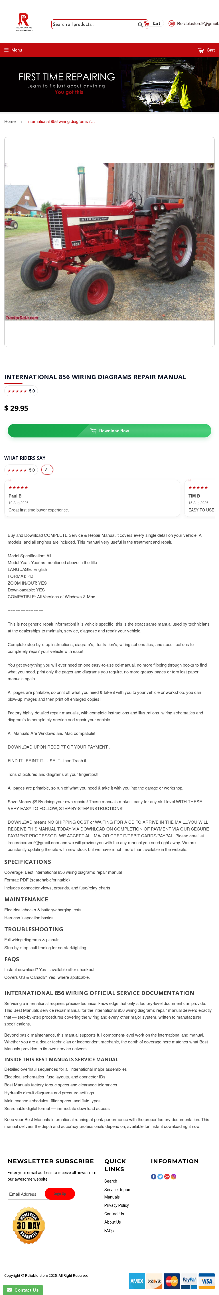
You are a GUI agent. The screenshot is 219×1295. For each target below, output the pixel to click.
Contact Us (114, 1214)
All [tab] (47, 469)
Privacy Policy (116, 1205)
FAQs (109, 1230)
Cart (210, 50)
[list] (109, 498)
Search (110, 1181)
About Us (112, 1222)
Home (10, 121)
